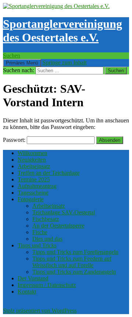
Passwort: (15, 140)
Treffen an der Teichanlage (49, 173)
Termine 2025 (34, 179)
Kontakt (27, 291)
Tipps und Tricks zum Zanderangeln (74, 272)
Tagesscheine (33, 192)
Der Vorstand (33, 278)
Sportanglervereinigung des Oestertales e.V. (62, 30)
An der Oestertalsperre (58, 225)
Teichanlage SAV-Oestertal (63, 212)
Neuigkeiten (32, 159)
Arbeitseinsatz (34, 166)
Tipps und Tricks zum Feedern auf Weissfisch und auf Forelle (71, 261)
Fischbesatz (45, 219)
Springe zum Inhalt (65, 62)
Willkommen (32, 153)
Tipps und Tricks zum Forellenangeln (75, 252)
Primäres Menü (22, 63)
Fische (39, 232)
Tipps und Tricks (37, 245)
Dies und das (47, 239)
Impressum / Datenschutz (47, 285)
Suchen (11, 55)
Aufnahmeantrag (37, 186)
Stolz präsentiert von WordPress (40, 310)
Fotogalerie (31, 199)
